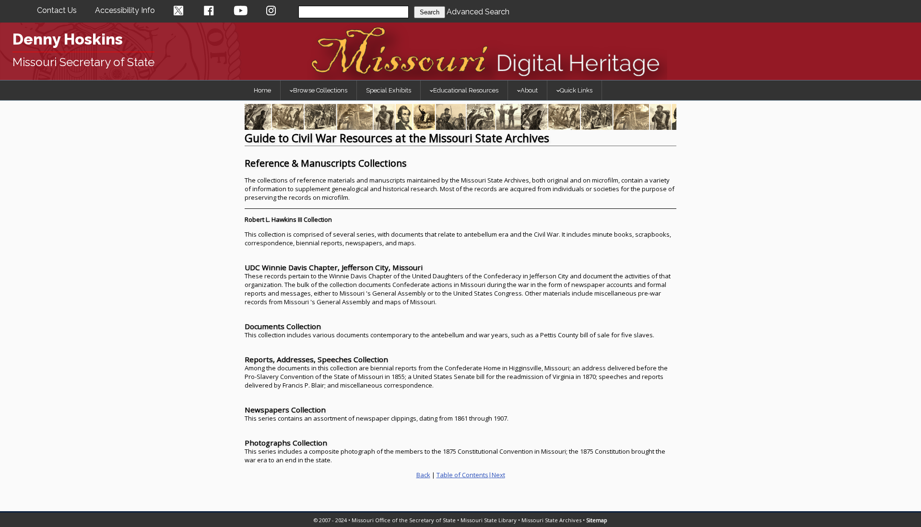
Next (498, 474)
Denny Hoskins (67, 39)
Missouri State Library (488, 520)
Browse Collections (320, 90)
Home (262, 90)
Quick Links (576, 90)
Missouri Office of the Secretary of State (404, 520)
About (529, 90)
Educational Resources (465, 90)
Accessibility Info (125, 10)
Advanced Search (478, 11)
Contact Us (57, 10)
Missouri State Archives (551, 520)
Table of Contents (462, 474)
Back (423, 474)
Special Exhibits (388, 90)
